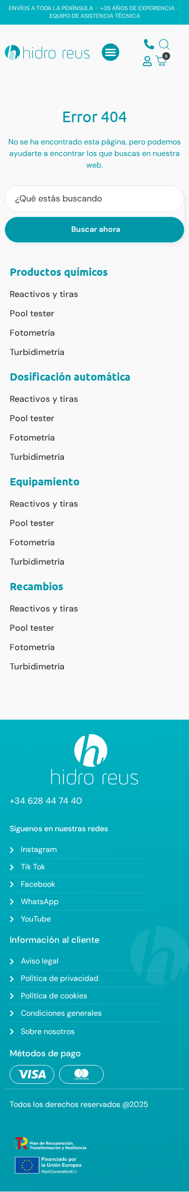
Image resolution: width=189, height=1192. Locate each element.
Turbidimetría (37, 352)
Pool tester (32, 313)
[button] (110, 52)
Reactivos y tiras (44, 294)
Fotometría (32, 333)
